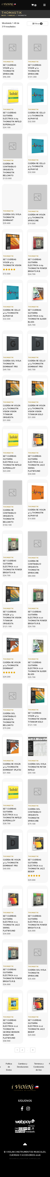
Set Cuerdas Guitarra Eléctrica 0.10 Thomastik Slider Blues (37, 668)
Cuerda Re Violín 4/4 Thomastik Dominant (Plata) (12, 767)
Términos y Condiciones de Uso (38, 1067)
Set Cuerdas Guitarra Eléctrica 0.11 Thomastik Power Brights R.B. (12, 975)
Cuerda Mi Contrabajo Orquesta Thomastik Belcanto (9, 170)
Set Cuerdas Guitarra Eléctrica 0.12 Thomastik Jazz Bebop (36, 1026)
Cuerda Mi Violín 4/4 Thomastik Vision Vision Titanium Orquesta (11, 411)
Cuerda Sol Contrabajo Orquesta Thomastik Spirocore (34, 815)
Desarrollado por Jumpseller (24, 1158)
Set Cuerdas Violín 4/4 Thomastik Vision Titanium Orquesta (12, 618)
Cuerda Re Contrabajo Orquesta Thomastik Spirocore (34, 567)
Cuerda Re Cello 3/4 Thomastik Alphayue (36, 166)
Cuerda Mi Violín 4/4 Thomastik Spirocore (36, 217)
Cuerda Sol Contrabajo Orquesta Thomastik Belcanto (9, 719)
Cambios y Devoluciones (22, 1065)
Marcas (11, 15)
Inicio (3, 15)
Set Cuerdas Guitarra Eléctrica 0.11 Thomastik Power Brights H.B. (37, 922)
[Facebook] (22, 1108)
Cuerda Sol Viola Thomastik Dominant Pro (12, 364)
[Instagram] (27, 1108)
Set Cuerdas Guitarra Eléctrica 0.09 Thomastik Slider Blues (37, 316)
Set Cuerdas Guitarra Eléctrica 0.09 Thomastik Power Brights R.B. (37, 265)
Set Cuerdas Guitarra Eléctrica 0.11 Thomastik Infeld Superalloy (12, 815)
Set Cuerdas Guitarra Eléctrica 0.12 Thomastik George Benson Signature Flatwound (11, 1029)
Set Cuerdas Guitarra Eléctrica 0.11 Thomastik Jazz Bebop (36, 866)
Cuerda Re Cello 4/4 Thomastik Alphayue (11, 313)
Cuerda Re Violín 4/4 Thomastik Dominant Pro (12, 863)
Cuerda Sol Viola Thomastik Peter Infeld (37, 767)
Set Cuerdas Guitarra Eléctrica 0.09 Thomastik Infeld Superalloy (12, 119)
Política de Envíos (9, 1067)
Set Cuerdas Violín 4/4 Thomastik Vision (12, 262)
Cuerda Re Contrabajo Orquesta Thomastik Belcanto (9, 516)
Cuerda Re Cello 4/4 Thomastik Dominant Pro (36, 364)
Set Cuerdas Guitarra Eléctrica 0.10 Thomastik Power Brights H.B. (12, 567)
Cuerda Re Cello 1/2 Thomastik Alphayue (36, 116)
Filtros (38, 24)
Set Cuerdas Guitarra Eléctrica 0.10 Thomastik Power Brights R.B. (37, 618)
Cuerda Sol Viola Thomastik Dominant (12, 217)
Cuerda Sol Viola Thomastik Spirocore (37, 973)
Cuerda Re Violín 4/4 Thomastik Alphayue (37, 513)
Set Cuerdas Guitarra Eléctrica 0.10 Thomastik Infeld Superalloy (12, 462)
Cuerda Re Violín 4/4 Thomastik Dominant (12, 665)
